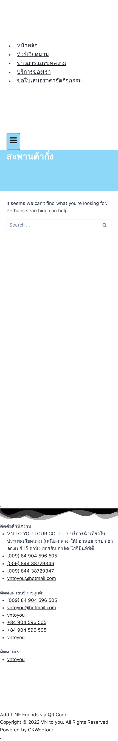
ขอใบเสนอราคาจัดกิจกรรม (49, 80)
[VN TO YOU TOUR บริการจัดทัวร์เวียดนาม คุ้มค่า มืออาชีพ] (59, 20)
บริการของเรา (34, 71)
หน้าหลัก (27, 45)
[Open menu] (13, 141)
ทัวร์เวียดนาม (33, 54)
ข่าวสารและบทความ (41, 63)
